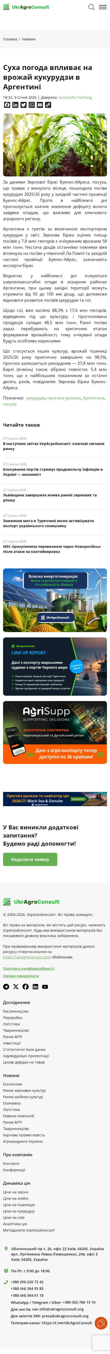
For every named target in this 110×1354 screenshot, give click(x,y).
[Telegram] (6, 987)
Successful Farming (75, 97)
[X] (16, 987)
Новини (29, 39)
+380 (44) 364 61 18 (27, 1295)
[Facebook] (26, 987)
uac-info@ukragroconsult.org (58, 1309)
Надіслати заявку (30, 859)
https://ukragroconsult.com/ (27, 957)
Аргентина (93, 398)
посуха (10, 404)
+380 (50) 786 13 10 (79, 1302)
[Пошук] (91, 7)
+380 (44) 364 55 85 (27, 1288)
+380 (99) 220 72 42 (27, 1282)
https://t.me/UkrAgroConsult (67, 1323)
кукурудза (35, 398)
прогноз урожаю (64, 398)
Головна (10, 39)
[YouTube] (45, 986)
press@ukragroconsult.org (65, 1316)
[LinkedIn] (35, 987)
